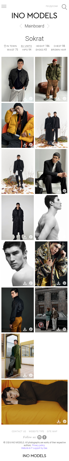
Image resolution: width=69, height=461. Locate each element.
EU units (26, 46)
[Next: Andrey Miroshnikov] (48, 26)
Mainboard (34, 26)
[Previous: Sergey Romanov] (21, 26)
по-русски (52, 6)
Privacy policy (38, 445)
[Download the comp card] (25, 99)
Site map (52, 431)
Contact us (19, 431)
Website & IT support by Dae (34, 448)
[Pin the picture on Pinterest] (31, 99)
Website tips (36, 431)
